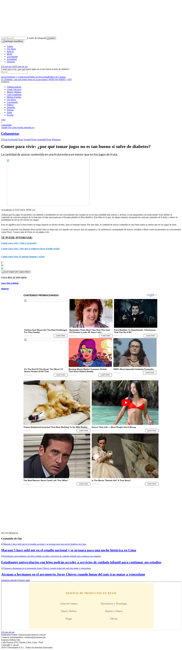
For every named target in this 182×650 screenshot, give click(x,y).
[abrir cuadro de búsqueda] (51, 38)
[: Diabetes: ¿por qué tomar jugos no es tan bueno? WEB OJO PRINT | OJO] (36, 79)
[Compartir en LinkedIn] (37, 139)
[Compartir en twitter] (23, 139)
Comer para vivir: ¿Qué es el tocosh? (19, 243)
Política (10, 105)
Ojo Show (11, 49)
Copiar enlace (24, 272)
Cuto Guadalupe (14, 94)
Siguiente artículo (9, 580)
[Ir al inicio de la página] (7, 528)
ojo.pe (4, 77)
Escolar (10, 115)
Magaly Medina (14, 92)
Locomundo (12, 56)
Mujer (9, 54)
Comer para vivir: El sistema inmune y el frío (23, 256)
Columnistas (10, 133)
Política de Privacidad (38, 77)
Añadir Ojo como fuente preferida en (17, 127)
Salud (9, 112)
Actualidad (12, 59)
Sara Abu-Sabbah (9, 283)
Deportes (11, 62)
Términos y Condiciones (18, 77)
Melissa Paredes (14, 97)
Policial (10, 51)
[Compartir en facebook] (9, 139)
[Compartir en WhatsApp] (53, 139)
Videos (10, 46)
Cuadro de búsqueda (36, 38)
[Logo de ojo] (7, 66)
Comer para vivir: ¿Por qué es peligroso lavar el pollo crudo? (30, 248)
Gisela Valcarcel (14, 89)
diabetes (5, 289)
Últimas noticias (14, 87)
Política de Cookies (57, 77)
